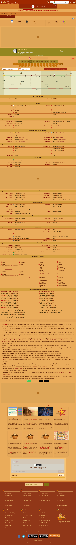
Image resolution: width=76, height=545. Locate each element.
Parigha (16, 112)
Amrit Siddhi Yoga (62, 339)
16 (58, 64)
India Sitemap (48, 542)
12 (47, 64)
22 (32, 66)
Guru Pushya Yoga (42, 339)
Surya (37, 366)
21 (29, 66)
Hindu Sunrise (44, 515)
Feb (25, 61)
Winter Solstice (8, 505)
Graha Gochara (26, 505)
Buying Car (43, 498)
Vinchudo (35, 55)
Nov (51, 61)
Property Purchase (45, 500)
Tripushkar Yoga (23, 339)
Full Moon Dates (27, 493)
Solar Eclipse (8, 493)
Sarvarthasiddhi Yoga (10, 512)
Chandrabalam (8, 259)
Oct (48, 61)
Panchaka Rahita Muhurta (6, 291)
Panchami (17, 105)
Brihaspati (44, 366)
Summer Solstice (9, 500)
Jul (39, 61)
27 (47, 66)
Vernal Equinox (8, 498)
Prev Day (48, 69)
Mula (54, 107)
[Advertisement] (38, 37)
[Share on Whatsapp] (29, 381)
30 (55, 66)
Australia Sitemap (40, 542)
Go (46, 484)
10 (41, 64)
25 (41, 66)
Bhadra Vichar (62, 498)
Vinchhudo (7, 339)
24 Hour (39, 58)
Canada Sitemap (55, 542)
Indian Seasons (44, 512)
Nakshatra (48, 105)
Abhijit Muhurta (7, 359)
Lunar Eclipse (8, 495)
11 (44, 64)
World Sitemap (38, 540)
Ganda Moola (40, 55)
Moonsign (10, 146)
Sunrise (10, 98)
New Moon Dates (27, 495)
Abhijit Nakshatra (63, 505)
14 (52, 64)
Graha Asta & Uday (27, 500)
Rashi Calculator (45, 517)
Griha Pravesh (44, 495)
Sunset (48, 98)
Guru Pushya (8, 525)
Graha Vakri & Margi (28, 503)
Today (56, 69)
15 (55, 64)
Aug (42, 61)
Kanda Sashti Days (27, 525)
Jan (22, 61)
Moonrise (10, 101)
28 (49, 66)
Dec (54, 61)
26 (44, 66)
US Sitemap (19, 542)
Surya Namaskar (18, 368)
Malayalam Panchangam (47, 522)
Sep (45, 61)
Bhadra (60, 338)
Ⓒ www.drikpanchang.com (64, 522)
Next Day (63, 69)
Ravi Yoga (70, 339)
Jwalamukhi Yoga (5, 341)
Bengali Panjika (44, 525)
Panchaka (65, 338)
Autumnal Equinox (9, 503)
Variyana (17, 110)
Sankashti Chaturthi (61, 372)
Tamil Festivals (26, 522)
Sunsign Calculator (45, 520)
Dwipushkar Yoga (14, 339)
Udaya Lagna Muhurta (44, 291)
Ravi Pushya (8, 522)
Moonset (48, 101)
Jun (37, 61)
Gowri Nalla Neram (27, 515)
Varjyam (10, 209)
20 (26, 66)
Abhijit (10, 195)
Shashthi (17, 107)
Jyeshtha (55, 105)
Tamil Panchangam (27, 512)
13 (49, 64)
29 (52, 66)
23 (35, 66)
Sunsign (10, 150)
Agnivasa (10, 234)
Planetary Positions (27, 498)
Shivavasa (10, 238)
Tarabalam (45, 259)
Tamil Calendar (26, 517)
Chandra (34, 366)
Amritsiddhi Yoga (9, 515)
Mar (28, 61)
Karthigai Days (26, 520)
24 (38, 66)
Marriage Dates (44, 493)
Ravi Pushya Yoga (32, 339)
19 (23, 66)
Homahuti (10, 229)
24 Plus (45, 58)
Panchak (61, 493)
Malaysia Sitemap (32, 542)
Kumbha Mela (44, 527)
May (34, 61)
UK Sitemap (25, 542)
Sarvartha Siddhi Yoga (52, 339)
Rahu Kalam (9, 204)
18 (20, 66)
